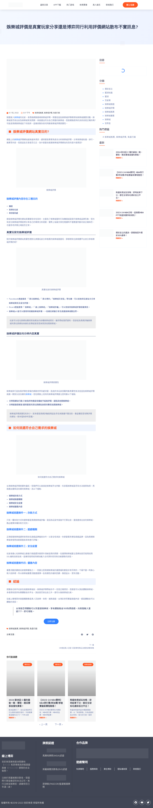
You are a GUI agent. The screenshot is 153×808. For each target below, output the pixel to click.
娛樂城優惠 (109, 115)
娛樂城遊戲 (109, 104)
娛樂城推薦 (39, 113)
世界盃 (108, 123)
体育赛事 (83, 5)
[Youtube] (141, 802)
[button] (82, 634)
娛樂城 (17, 117)
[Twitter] (148, 802)
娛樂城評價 (48, 113)
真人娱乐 (96, 5)
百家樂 (108, 100)
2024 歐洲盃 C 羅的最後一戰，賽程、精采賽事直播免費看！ (19, 703)
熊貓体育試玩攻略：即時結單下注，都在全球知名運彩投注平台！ (81, 703)
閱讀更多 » (12, 718)
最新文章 (44, 5)
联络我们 (110, 5)
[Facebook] (135, 802)
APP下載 (57, 5)
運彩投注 (108, 89)
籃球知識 (108, 92)
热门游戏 (70, 5)
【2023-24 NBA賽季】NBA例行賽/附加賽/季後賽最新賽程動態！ (51, 703)
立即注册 (51, 621)
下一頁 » (59, 724)
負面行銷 (56, 113)
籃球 (107, 96)
